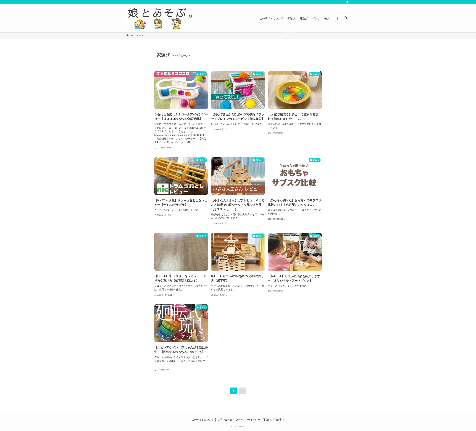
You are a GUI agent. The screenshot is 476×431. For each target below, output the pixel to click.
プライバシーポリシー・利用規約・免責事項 (260, 419)
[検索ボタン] (345, 18)
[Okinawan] (159, 18)
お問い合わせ (225, 419)
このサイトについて (203, 419)
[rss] (347, 2)
